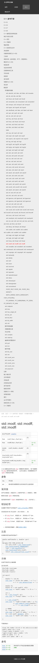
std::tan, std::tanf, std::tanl (13, 161)
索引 (5, 397)
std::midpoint (8, 306)
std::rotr (7, 354)
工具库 (6, 56)
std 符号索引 (7, 400)
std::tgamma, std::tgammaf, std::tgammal (17, 201)
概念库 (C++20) (8, 62)
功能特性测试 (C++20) (10, 53)
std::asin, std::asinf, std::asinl (13, 164)
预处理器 (6, 45)
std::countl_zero (9, 357)
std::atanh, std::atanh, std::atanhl (15, 190)
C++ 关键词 (7, 42)
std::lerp (7, 309)
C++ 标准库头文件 (9, 48)
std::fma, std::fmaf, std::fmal (13, 119)
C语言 (16, 7)
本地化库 (6, 380)
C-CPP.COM (8, 2)
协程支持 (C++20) (9, 403)
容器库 (6, 76)
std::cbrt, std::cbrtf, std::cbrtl (13, 153)
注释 (5, 371)
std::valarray (8, 337)
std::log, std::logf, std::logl (12, 141)
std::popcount (8, 369)
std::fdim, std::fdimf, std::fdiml (14, 127)
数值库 (6, 87)
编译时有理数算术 (10, 340)
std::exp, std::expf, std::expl (13, 133)
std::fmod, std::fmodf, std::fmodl (14, 99)
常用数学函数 (8, 90)
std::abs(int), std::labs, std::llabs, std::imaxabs (18, 93)
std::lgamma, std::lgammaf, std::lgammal (17, 198)
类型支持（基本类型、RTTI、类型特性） (16, 59)
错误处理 (6, 65)
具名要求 (6, 50)
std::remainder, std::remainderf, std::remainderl (19, 102)
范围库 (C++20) (8, 82)
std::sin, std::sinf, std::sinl (12, 116)
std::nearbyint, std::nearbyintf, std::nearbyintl (18, 218)
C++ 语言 (6, 39)
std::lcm (7, 346)
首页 (6, 7)
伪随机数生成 (8, 329)
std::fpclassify (9, 255)
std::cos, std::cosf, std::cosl (13, 158)
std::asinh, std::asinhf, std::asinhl (15, 184)
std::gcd (7, 343)
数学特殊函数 (8, 326)
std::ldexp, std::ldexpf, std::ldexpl (15, 227)
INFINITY (8, 292)
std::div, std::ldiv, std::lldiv (12, 96)
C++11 (6, 22)
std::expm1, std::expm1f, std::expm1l (16, 138)
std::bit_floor (8, 317)
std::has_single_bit (10, 312)
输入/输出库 (7, 374)
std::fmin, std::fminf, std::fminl (14, 124)
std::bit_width (8, 320)
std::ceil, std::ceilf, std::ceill (13, 204)
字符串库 (6, 73)
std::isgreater (9, 272)
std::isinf (7, 261)
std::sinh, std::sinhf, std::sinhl (13, 175)
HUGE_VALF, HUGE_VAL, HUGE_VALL (17, 289)
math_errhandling (23, 508)
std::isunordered (10, 286)
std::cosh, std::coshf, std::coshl (14, 178)
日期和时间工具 (8, 70)
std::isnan (8, 263)
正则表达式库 (8, 383)
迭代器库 (6, 79)
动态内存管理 (8, 67)
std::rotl (6, 323)
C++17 (6, 28)
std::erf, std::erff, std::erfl (12, 192)
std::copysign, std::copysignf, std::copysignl (18, 252)
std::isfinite (8, 258)
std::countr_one (9, 366)
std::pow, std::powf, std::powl (13, 155)
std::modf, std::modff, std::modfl (14, 244)
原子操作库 (7, 386)
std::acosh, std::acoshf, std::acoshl (15, 187)
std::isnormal (9, 266)
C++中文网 (22, 659)
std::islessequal (9, 280)
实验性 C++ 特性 (9, 391)
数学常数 (7, 349)
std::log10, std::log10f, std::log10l (15, 144)
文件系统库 (7, 377)
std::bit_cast (8, 351)
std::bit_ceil (8, 315)
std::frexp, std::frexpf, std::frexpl (14, 241)
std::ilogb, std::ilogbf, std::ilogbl (14, 235)
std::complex (8, 334)
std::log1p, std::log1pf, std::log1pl (15, 147)
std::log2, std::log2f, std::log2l (14, 150)
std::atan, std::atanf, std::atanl (14, 170)
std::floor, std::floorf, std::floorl (14, 207)
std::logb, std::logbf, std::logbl (14, 238)
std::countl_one (9, 360)
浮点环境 (7, 332)
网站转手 (7, 12)
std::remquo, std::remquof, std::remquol (17, 104)
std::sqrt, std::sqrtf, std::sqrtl (13, 113)
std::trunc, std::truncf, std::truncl (14, 215)
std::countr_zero (9, 363)
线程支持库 (7, 388)
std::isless (8, 278)
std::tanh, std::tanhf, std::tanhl (14, 181)
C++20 (6, 31)
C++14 (6, 25)
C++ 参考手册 (9, 19)
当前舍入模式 (22, 527)
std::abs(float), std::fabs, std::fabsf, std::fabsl (18, 110)
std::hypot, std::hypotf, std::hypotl (15, 107)
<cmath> (13, 434)
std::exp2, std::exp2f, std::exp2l (14, 136)
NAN (6, 130)
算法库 (6, 84)
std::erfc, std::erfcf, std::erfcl (13, 195)
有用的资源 (7, 394)
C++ (26, 7)
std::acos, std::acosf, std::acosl (14, 167)
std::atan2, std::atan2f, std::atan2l (15, 173)
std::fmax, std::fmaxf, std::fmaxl (14, 121)
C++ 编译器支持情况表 (10, 33)
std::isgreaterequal (10, 275)
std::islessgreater (10, 283)
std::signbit (8, 269)
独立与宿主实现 (8, 36)
